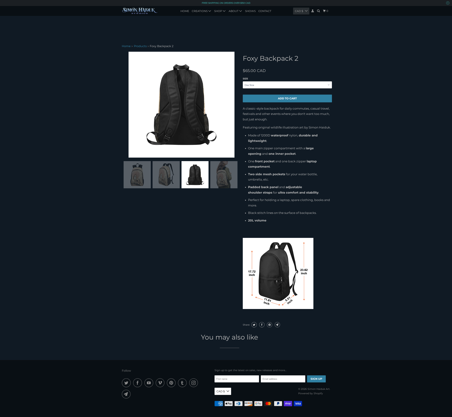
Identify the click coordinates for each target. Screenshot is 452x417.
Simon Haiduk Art (319, 389)
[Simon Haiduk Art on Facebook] (138, 382)
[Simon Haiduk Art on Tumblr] (183, 382)
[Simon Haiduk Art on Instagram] (194, 382)
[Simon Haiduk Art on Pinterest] (172, 382)
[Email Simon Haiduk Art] (127, 394)
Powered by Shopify (310, 393)
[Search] (318, 11)
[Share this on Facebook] (261, 324)
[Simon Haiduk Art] (140, 10)
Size (245, 78)
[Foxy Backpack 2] (181, 105)
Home (126, 46)
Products (140, 46)
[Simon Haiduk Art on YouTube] (149, 382)
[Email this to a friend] (277, 324)
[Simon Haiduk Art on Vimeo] (161, 382)
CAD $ (220, 391)
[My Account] (313, 11)
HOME (184, 11)
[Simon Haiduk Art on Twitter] (127, 382)
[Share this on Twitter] (254, 324)
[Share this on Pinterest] (269, 324)
